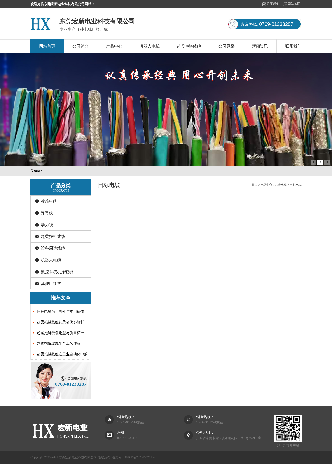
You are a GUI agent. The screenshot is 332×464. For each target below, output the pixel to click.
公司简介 (80, 46)
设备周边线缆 (53, 248)
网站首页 (47, 46)
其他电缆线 (51, 283)
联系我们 (273, 4)
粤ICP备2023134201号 (140, 457)
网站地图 (294, 4)
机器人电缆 (149, 46)
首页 (254, 185)
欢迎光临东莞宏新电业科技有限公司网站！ (62, 4)
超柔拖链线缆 (189, 46)
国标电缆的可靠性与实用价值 (60, 311)
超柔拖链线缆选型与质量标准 (60, 333)
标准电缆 (49, 201)
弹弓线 (47, 213)
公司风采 (226, 46)
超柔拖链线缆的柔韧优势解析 (60, 322)
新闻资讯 (260, 46)
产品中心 (114, 46)
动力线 (47, 224)
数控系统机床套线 (57, 272)
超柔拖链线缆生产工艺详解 (58, 343)
